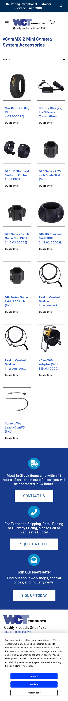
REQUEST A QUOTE (34, 544)
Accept (34, 676)
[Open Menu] (6, 22)
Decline (34, 684)
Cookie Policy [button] (11, 662)
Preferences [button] (27, 666)
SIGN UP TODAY (34, 595)
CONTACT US (34, 496)
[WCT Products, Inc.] (28, 24)
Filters (6, 59)
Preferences (34, 693)
